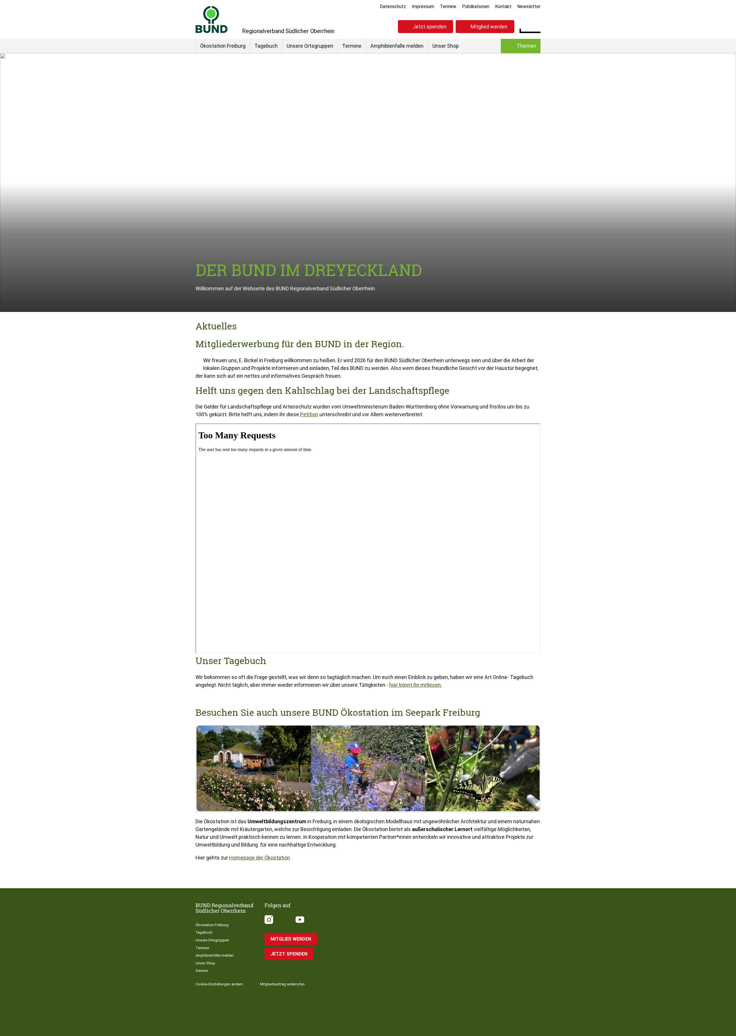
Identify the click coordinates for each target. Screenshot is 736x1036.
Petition (309, 414)
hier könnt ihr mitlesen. (415, 685)
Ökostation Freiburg (223, 46)
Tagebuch (266, 46)
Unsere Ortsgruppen (310, 46)
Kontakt (503, 6)
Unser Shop (445, 46)
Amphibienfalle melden (396, 46)
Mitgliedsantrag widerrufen (282, 984)
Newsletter (528, 6)
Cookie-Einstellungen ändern (219, 984)
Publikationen (475, 6)
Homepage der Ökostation (259, 858)
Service (201, 970)
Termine (448, 6)
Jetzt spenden (429, 27)
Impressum (423, 6)
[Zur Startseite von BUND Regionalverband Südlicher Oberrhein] (211, 19)
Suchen (536, 25)
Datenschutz (393, 6)
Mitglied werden (489, 27)
